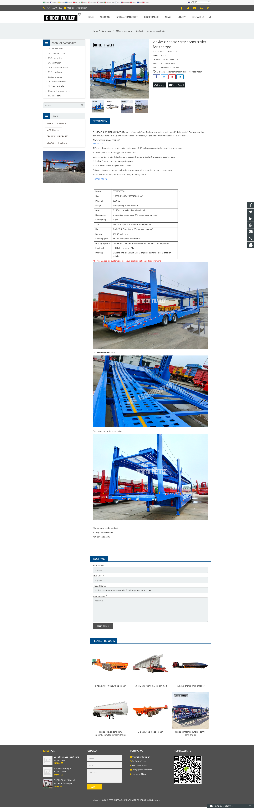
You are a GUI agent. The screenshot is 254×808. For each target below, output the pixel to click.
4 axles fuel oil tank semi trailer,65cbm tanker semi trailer (110, 733)
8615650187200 (139, 761)
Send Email (178, 85)
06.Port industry (55, 72)
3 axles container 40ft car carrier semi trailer (190, 733)
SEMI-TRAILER (53, 129)
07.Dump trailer (55, 76)
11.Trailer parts (54, 95)
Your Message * (100, 595)
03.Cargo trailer (55, 57)
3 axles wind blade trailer (150, 731)
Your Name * (98, 565)
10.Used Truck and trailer (59, 90)
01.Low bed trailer (56, 48)
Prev (94, 69)
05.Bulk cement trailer (58, 67)
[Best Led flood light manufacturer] (47, 776)
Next (145, 69)
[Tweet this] (164, 76)
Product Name (99, 585)
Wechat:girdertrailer (141, 756)
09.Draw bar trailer (56, 86)
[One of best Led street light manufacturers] (47, 764)
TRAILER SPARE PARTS (57, 136)
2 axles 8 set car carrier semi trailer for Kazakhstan (179, 71)
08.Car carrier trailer (57, 81)
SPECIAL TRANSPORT (57, 123)
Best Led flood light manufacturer (62, 770)
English (193, 2)
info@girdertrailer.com (77, 7)
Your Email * (98, 575)
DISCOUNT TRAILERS (57, 142)
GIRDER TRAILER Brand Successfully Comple (64, 782)
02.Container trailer (56, 53)
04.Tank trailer (54, 62)
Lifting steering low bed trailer (110, 685)
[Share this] (156, 76)
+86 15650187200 (53, 7)
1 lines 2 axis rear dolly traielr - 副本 (150, 685)
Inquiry (160, 85)
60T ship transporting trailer (190, 685)
